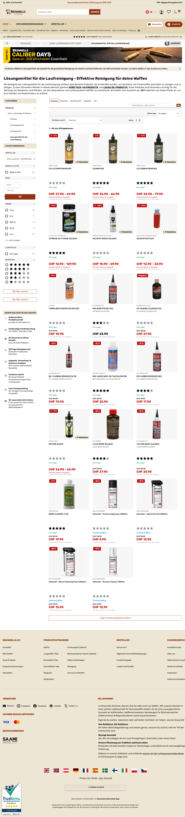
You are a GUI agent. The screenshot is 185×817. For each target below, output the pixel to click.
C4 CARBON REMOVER (147, 168)
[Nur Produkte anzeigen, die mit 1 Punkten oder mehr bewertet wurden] (20, 281)
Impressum (172, 673)
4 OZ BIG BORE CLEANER (148, 444)
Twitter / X (73, 706)
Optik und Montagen (119, 30)
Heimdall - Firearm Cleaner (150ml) (109, 582)
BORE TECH (75, 87)
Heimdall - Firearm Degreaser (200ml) (110, 514)
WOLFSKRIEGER (99, 511)
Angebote (176, 24)
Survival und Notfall (75, 673)
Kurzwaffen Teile (29, 30)
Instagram (25, 706)
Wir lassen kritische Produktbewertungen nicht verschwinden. (20, 379)
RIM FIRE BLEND (56, 444)
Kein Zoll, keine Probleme (19, 343)
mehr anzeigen (14, 240)
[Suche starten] (94, 12)
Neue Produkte (9, 660)
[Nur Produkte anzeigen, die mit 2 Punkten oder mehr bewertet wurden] (20, 277)
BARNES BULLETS (143, 306)
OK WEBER (97, 441)
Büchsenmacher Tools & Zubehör (99, 30)
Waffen (5, 30)
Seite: (131, 120)
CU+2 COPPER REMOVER (60, 168)
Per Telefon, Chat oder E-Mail (20, 331)
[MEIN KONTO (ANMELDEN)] (162, 12)
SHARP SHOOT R (99, 373)
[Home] (6, 43)
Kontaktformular (174, 647)
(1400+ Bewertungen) (99, 36)
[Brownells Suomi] (115, 770)
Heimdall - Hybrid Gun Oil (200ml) (152, 514)
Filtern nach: (151, 113)
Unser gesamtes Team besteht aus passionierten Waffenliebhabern (21, 404)
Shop (5, 24)
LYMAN (51, 306)
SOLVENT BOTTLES (145, 238)
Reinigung (132, 30)
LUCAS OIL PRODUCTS (115, 87)
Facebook (42, 706)
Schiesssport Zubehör (78, 30)
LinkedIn (57, 706)
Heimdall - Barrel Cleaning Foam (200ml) (67, 582)
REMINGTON (53, 511)
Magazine (54, 30)
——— (138, 30)
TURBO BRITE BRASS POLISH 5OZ (64, 308)
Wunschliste (169, 12)
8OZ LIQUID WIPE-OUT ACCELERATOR (110, 376)
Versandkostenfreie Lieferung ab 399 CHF (89, 2)
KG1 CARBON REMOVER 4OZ (149, 376)
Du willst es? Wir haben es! (19, 322)
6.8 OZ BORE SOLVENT (103, 444)
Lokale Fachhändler (125, 666)
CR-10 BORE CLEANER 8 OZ (149, 308)
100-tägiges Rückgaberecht (169, 2)
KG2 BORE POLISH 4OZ (103, 308)
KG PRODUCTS (90, 87)
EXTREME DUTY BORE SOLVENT (63, 238)
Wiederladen (64, 30)
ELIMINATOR (98, 168)
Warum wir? (121, 647)
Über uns (171, 654)
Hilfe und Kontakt (13, 2)
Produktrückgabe (124, 660)
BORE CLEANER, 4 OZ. (59, 514)
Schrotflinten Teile (43, 30)
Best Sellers (8, 654)
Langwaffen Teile (15, 30)
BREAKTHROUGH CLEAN (102, 236)
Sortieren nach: (58, 120)
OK (20, 196)
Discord (10, 706)
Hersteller (57, 24)
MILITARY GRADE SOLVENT (105, 238)
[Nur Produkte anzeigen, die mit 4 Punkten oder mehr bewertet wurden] (20, 268)
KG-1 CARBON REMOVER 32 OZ (63, 376)
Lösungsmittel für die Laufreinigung (60, 199)
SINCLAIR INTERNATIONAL (147, 236)
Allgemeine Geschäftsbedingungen (132, 654)
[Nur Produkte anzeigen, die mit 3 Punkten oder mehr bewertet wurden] (20, 273)
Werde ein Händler (175, 666)
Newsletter (7, 673)
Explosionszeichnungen (29, 24)
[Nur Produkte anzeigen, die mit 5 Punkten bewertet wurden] (20, 264)
